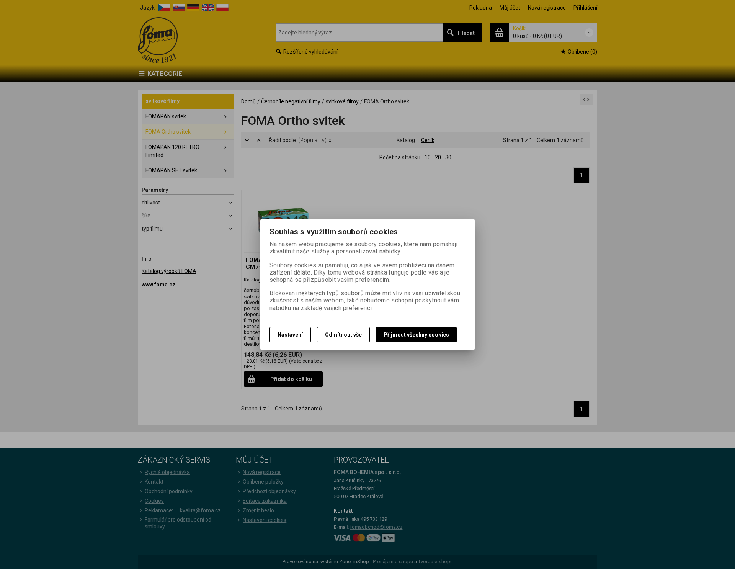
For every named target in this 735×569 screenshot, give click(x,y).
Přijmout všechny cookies (416, 335)
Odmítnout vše (343, 335)
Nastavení (290, 335)
